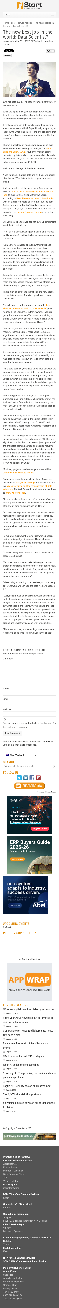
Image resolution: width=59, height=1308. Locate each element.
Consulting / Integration (16, 1214)
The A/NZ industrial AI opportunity (22, 1094)
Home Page (9, 22)
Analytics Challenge (25, 482)
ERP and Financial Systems (17, 1160)
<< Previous (25, 959)
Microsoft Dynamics (13, 1170)
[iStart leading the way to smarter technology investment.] (29, 7)
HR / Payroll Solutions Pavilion (19, 1258)
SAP (5, 1177)
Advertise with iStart (13, 1278)
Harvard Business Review (29, 212)
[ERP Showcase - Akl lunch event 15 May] (29, 815)
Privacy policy (10, 1288)
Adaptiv (7, 1217)
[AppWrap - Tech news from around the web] (29, 982)
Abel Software (10, 1164)
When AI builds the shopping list (21, 1064)
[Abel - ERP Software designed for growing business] (25, 877)
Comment (8, 658)
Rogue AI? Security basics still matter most (27, 1086)
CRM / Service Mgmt (14, 1224)
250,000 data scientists (15, 472)
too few (30, 472)
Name (6, 688)
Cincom (7, 1207)
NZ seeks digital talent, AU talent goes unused (28, 1009)
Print (51, 51)
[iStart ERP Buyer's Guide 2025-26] (29, 855)
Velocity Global (10, 1181)
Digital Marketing (12, 1248)
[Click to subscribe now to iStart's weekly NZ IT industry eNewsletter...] (29, 785)
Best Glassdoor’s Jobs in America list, (35, 198)
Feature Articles (24, 22)
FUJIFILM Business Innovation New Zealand (25, 1220)
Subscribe (8, 1274)
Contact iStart (10, 1285)
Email (8, 55)
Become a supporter (13, 1281)
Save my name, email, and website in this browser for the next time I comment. (29, 725)
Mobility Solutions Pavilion (17, 1268)
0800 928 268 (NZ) (12, 1295)
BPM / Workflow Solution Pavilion (21, 1194)
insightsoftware (11, 1188)
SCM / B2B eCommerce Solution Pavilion (25, 1261)
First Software (10, 1167)
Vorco (6, 1244)
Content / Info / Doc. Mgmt (17, 1204)
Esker (6, 1197)
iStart (6, 1251)
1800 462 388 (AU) (12, 1298)
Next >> (36, 959)
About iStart (9, 1271)
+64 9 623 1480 (11, 1291)
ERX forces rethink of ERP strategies (23, 1056)
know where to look (15, 492)
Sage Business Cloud (13, 1174)
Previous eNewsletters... (46, 792)
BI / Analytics (10, 1184)
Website (7, 709)
